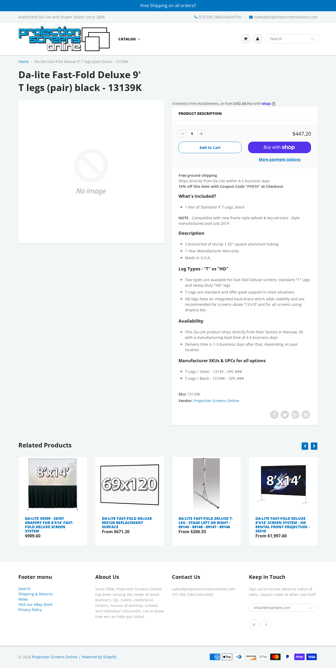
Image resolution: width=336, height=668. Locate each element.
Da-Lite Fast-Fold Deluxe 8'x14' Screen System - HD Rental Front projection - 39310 (282, 524)
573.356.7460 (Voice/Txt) (220, 16)
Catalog (127, 38)
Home (23, 61)
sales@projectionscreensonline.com (286, 16)
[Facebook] (266, 624)
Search (24, 588)
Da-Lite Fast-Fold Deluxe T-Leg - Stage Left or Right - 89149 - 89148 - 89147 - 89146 (205, 522)
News (23, 599)
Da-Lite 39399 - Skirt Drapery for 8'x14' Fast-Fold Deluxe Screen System (49, 524)
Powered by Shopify (99, 656)
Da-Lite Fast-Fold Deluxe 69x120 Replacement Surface (127, 522)
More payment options (280, 159)
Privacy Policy (30, 609)
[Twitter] (254, 624)
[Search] (312, 39)
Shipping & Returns (35, 593)
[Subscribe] (311, 608)
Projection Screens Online (216, 400)
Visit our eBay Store (35, 604)
